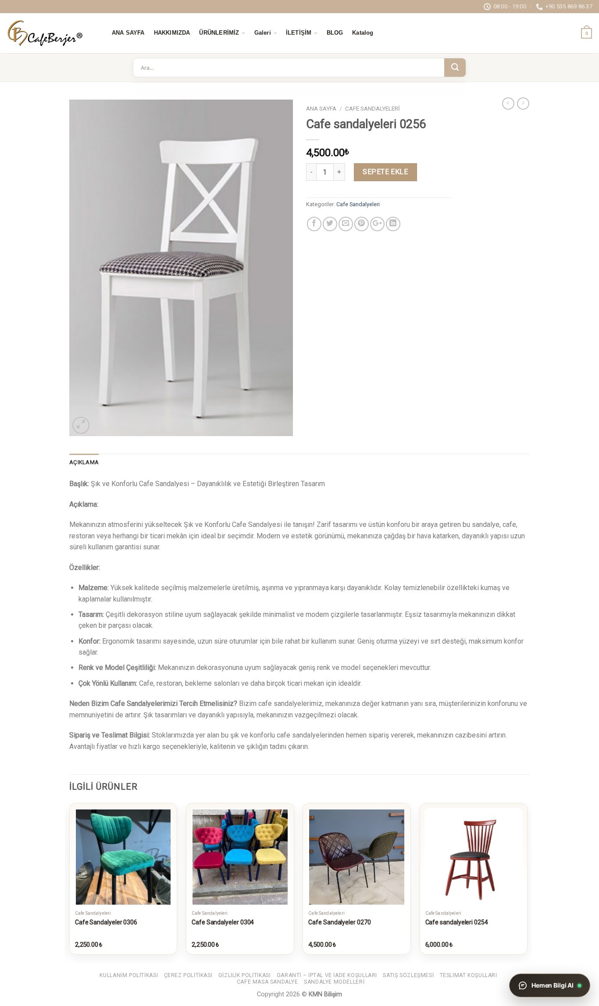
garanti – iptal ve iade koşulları (327, 975)
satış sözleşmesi (408, 975)
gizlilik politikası (244, 975)
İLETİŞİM (298, 33)
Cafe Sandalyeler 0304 (223, 922)
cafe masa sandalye (267, 982)
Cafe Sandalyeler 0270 (339, 922)
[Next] (527, 882)
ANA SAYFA (128, 33)
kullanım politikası (129, 975)
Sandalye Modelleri (334, 982)
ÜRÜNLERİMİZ (219, 33)
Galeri (262, 33)
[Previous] (69, 882)
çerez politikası (188, 975)
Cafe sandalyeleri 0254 (456, 922)
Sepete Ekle (385, 172)
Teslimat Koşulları (468, 975)
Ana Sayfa (321, 108)
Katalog (362, 33)
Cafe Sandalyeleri (372, 108)
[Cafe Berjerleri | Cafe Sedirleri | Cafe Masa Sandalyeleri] (50, 33)
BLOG (335, 33)
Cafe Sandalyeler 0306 (106, 922)
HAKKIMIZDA (172, 33)
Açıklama (84, 462)
